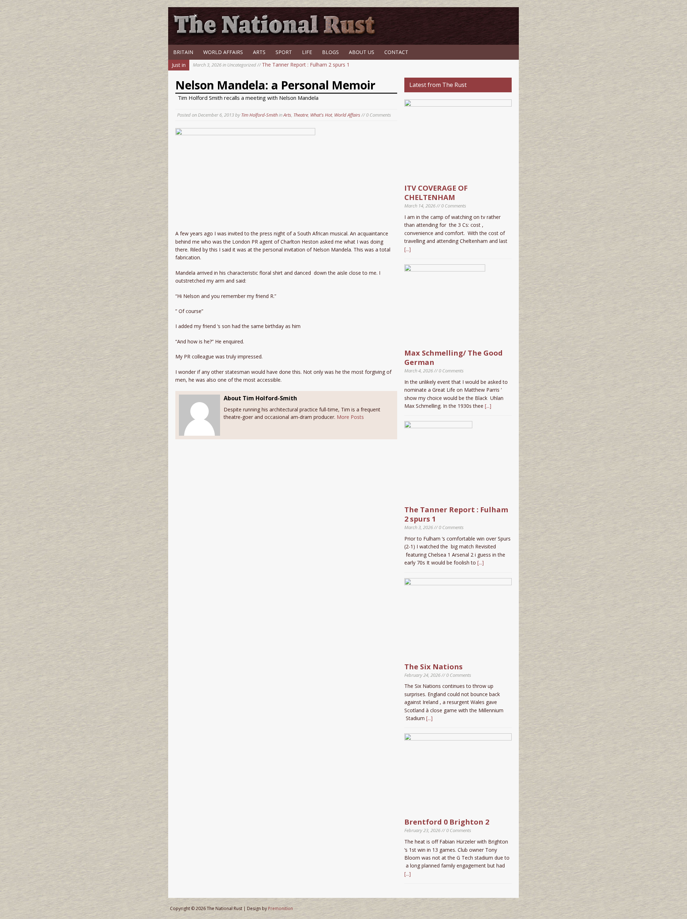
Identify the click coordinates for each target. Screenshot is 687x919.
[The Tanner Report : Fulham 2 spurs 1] (438, 497)
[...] (407, 249)
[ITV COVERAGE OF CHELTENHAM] (458, 175)
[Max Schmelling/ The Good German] (444, 340)
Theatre (300, 115)
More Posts (350, 417)
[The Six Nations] (458, 654)
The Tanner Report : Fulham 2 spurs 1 (271, 64)
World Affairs (223, 52)
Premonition (280, 908)
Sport (284, 52)
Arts (259, 52)
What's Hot (321, 115)
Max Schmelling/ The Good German (453, 357)
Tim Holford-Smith (259, 115)
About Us (361, 52)
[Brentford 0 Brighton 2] (458, 809)
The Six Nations (433, 666)
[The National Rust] (277, 34)
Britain (183, 52)
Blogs (330, 52)
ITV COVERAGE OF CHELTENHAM (436, 192)
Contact (396, 52)
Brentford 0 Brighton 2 (446, 822)
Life (307, 52)
